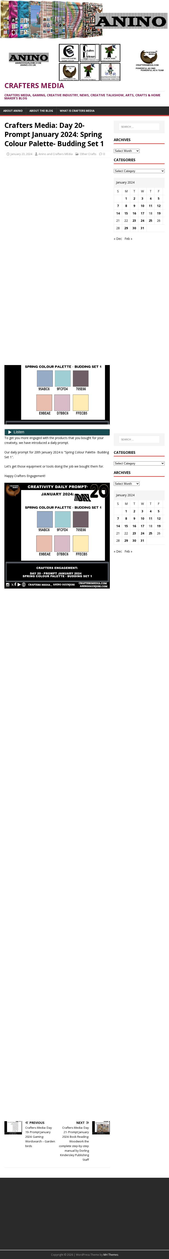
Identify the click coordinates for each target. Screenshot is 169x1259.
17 (142, 213)
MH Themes (110, 1255)
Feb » (128, 239)
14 (118, 213)
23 (134, 220)
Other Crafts (88, 154)
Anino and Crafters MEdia (56, 154)
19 (158, 213)
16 (134, 213)
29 (126, 228)
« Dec (118, 239)
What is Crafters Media (77, 111)
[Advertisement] (57, 193)
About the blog (41, 111)
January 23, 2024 (21, 154)
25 (150, 220)
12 (158, 206)
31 (142, 228)
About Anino (13, 111)
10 (142, 206)
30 (134, 228)
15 (126, 213)
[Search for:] (139, 127)
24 (142, 220)
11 (150, 206)
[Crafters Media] (84, 36)
